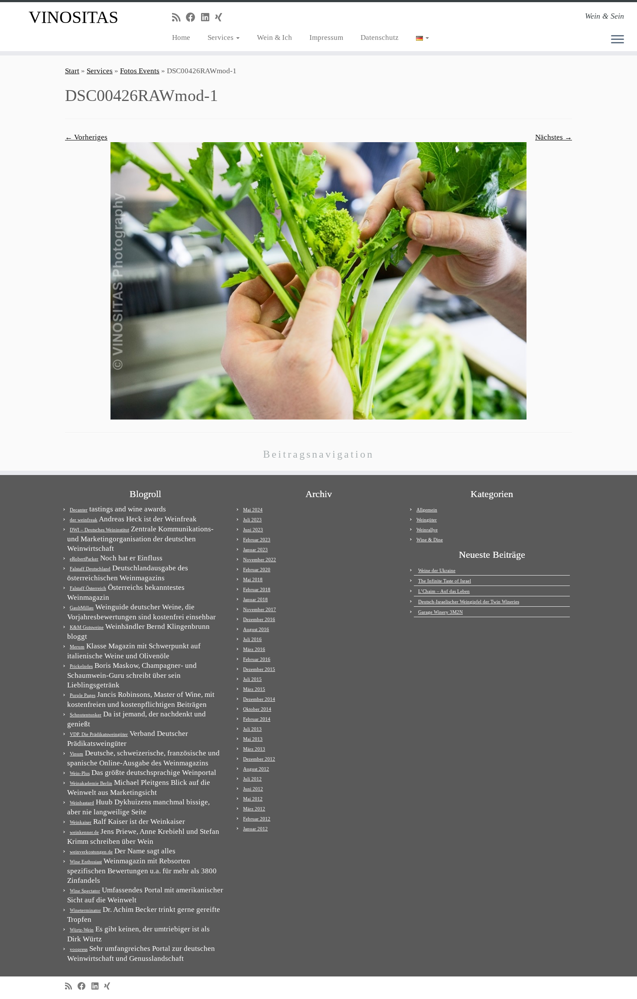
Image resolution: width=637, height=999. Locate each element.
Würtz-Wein (82, 929)
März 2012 (254, 808)
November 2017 (259, 609)
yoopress (79, 949)
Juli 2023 (252, 519)
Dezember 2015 (259, 669)
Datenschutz (380, 37)
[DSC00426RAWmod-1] (318, 280)
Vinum (76, 753)
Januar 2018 (255, 599)
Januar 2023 (255, 549)
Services (221, 37)
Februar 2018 (256, 589)
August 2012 (256, 768)
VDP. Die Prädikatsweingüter (99, 734)
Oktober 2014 (257, 709)
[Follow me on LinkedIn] (208, 17)
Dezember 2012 (259, 758)
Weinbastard (82, 802)
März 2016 (254, 649)
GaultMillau (82, 607)
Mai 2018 (253, 579)
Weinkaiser (80, 822)
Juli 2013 (252, 729)
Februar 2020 (256, 569)
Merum (77, 646)
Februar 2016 (256, 659)
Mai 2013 (253, 739)
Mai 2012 (253, 798)
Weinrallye (427, 529)
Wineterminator (85, 910)
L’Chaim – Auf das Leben (444, 591)
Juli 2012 (252, 778)
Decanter (79, 509)
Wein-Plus (80, 773)
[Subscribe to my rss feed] (179, 17)
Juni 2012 (253, 788)
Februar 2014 (256, 719)
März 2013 (254, 749)
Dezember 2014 (259, 699)
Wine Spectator (85, 890)
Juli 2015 (252, 679)
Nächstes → (553, 137)
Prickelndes (81, 666)
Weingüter (426, 519)
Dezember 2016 (259, 619)
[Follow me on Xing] (221, 17)
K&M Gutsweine (87, 627)
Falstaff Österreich (88, 588)
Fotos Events (139, 71)
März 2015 (254, 689)
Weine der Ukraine (436, 570)
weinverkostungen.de (91, 851)
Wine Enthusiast (86, 861)
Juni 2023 (253, 529)
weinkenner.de (84, 832)
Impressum (326, 37)
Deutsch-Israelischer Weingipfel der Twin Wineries (468, 601)
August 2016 (256, 629)
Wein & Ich (274, 37)
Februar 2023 (256, 539)
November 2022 (259, 559)
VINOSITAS (73, 17)
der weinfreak (84, 519)
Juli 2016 (252, 639)
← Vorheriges (86, 137)
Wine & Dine (429, 539)
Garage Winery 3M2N (440, 612)
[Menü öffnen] (617, 39)
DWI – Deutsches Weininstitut (99, 529)
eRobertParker (84, 558)
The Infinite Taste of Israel (444, 580)
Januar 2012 (255, 828)
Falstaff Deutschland (90, 568)
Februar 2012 (256, 818)
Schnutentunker (85, 714)
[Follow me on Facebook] (193, 17)
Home (181, 37)
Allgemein (426, 509)
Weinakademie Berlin (91, 783)
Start (72, 71)
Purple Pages (82, 695)
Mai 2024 (253, 509)
